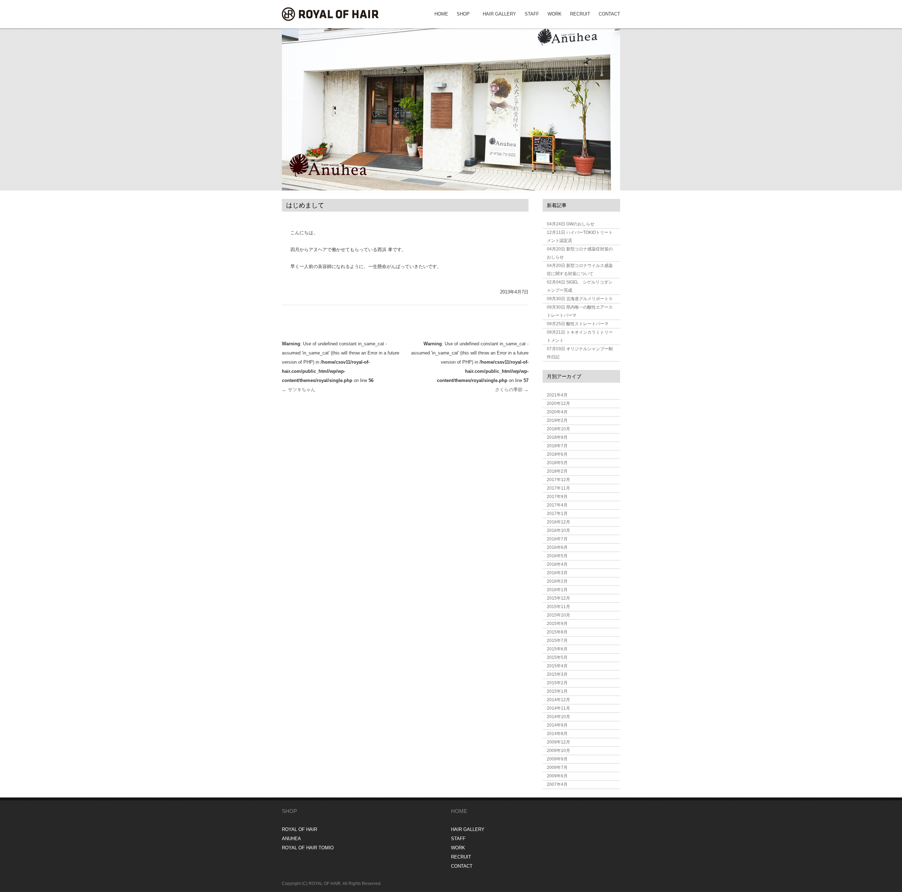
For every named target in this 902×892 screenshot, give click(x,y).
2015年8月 (557, 632)
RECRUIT (580, 14)
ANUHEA (291, 838)
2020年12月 (558, 403)
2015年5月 (557, 657)
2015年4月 (557, 665)
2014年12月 (558, 699)
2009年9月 (557, 759)
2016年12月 (558, 522)
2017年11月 (558, 488)
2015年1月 (557, 691)
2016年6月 (557, 547)
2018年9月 (557, 437)
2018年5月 (557, 462)
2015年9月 (557, 623)
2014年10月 (558, 716)
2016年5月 (557, 555)
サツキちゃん (298, 389)
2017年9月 (557, 496)
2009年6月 (557, 775)
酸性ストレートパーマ (577, 323)
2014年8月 (557, 733)
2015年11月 (558, 606)
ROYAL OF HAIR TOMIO (308, 847)
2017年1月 (557, 513)
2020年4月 (557, 411)
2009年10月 (558, 750)
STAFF (532, 14)
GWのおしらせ (570, 224)
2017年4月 (557, 505)
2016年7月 (557, 538)
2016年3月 (557, 572)
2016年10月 (558, 530)
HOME (441, 14)
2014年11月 (558, 708)
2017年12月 (558, 479)
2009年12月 (558, 742)
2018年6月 (557, 454)
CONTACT (609, 14)
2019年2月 (557, 420)
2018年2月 (557, 471)
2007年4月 (557, 784)
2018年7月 (557, 445)
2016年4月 (557, 564)
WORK (555, 14)
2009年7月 (557, 767)
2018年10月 (558, 428)
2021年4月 (557, 395)
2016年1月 (557, 589)
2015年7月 (557, 640)
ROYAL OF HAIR (299, 829)
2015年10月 (558, 615)
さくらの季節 (512, 389)
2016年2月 (557, 581)
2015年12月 (558, 598)
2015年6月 (557, 649)
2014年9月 (557, 725)
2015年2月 (557, 682)
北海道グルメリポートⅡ (580, 298)
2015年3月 (557, 674)
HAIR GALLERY (499, 14)
